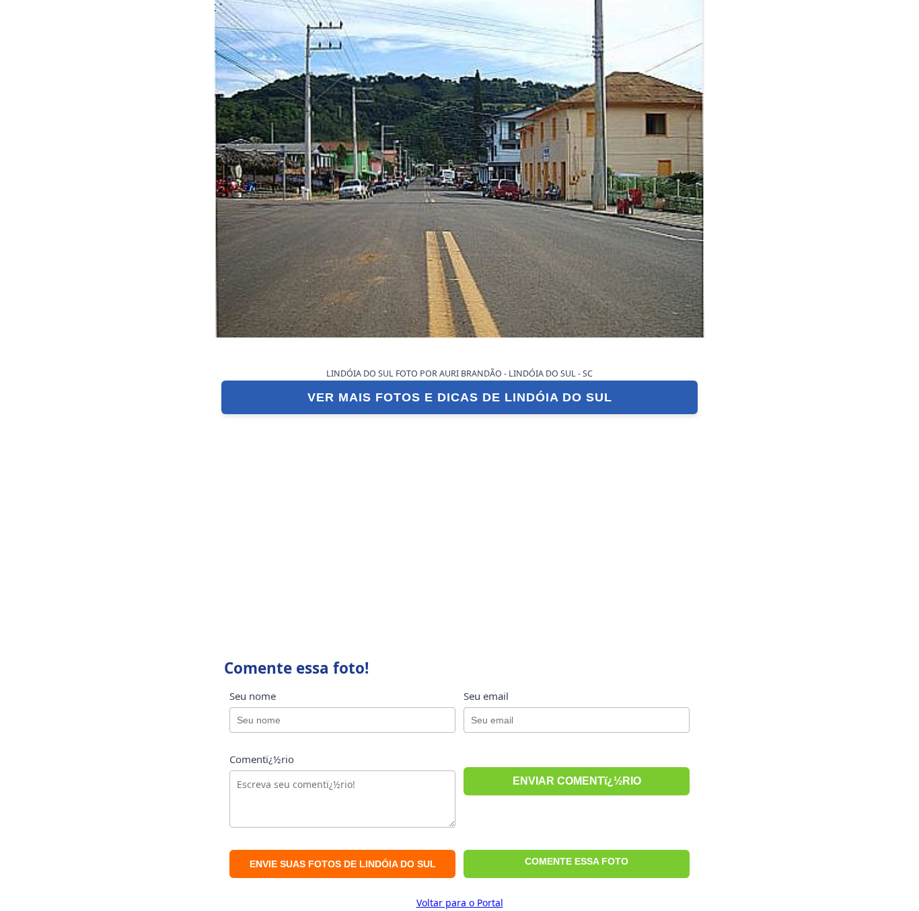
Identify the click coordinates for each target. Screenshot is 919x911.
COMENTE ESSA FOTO (576, 861)
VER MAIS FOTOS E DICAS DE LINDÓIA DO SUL (459, 397)
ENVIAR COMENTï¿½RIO (577, 781)
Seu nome (252, 696)
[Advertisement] (459, 522)
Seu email (486, 696)
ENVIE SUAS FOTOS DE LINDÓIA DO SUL (343, 864)
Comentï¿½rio (261, 759)
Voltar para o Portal (459, 902)
